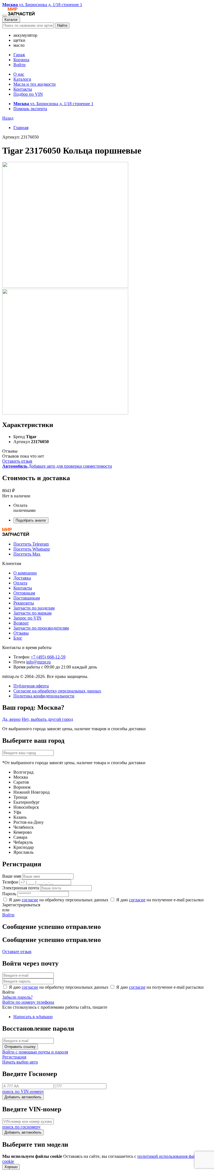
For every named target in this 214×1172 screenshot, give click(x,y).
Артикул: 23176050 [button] (20, 137)
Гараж (19, 54)
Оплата (20, 583)
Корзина (21, 59)
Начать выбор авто (20, 1062)
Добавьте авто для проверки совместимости (57, 466)
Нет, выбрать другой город (47, 719)
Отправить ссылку (20, 1047)
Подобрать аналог (31, 520)
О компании (25, 573)
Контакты (22, 89)
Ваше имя (11, 876)
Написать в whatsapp (33, 1016)
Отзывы (21, 633)
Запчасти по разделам (34, 608)
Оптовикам (24, 593)
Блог (17, 638)
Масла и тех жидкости (34, 84)
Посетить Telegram (31, 544)
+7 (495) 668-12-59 (48, 657)
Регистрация (14, 1057)
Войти (19, 64)
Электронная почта (20, 887)
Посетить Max (26, 554)
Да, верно (11, 719)
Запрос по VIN (27, 618)
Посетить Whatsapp (31, 549)
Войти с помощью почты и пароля (35, 1052)
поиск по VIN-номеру (23, 1091)
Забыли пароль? (17, 997)
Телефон (10, 882)
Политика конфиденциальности (43, 696)
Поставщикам (26, 598)
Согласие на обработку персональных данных (57, 691)
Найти (62, 25)
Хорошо (11, 1167)
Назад (7, 118)
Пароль (9, 893)
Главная (20, 127)
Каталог (11, 20)
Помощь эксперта (30, 108)
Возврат (21, 623)
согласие (30, 899)
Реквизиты (23, 603)
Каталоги (22, 79)
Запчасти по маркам (32, 613)
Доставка (22, 578)
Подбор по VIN (28, 94)
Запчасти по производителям (41, 628)
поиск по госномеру (21, 1126)
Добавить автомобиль (23, 1097)
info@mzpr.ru (38, 662)
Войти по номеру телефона (28, 1002)
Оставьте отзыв (16, 951)
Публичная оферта (31, 686)
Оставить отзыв (17, 461)
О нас (18, 74)
